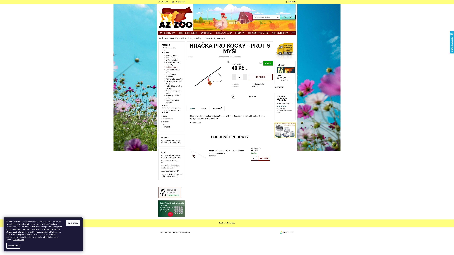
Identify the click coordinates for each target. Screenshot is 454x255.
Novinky (164, 138)
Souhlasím (73, 223)
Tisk (233, 98)
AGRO (165, 116)
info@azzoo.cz (180, 2)
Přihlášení (292, 2)
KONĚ (166, 112)
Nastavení (13, 245)
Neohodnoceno (235, 57)
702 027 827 (164, 2)
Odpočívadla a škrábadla (171, 75)
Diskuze (204, 108)
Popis (192, 108)
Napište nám (206, 33)
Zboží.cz (222, 223)
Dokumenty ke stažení (258, 33)
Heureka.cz (231, 223)
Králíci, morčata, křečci (172, 108)
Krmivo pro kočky (172, 55)
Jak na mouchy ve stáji (170, 161)
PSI (165, 50)
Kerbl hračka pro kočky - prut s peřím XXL (227, 151)
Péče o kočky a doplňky (174, 79)
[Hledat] (278, 17)
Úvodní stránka (167, 33)
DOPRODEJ (166, 127)
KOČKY (166, 52)
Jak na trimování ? (172, 171)
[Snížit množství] (257, 159)
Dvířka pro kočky (172, 60)
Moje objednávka (280, 33)
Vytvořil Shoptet (288, 232)
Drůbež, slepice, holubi (172, 110)
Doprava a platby (224, 33)
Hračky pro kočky (258, 84)
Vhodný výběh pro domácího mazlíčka (170, 167)
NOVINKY (166, 121)
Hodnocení (217, 108)
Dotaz (254, 97)
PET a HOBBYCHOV (169, 48)
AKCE (164, 124)
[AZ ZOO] (175, 17)
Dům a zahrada (168, 119)
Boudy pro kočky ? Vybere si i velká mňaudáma (170, 141)
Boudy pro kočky (172, 58)
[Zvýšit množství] (257, 157)
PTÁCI (166, 105)
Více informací (18, 239)
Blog (163, 153)
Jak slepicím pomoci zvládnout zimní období (171, 175)
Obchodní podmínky (188, 33)
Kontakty (239, 33)
